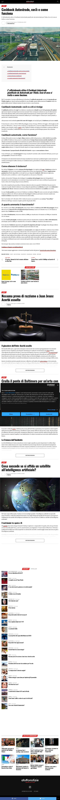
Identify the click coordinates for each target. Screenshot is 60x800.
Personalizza (29, 414)
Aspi (12, 254)
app (43, 169)
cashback (29, 254)
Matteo (9, 304)
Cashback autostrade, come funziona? (17, 73)
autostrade (17, 254)
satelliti (5, 526)
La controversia (53, 352)
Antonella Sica (10, 23)
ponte (14, 428)
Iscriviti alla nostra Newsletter (48, 250)
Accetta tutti (49, 414)
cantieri (24, 254)
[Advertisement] (30, 555)
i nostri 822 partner (10, 392)
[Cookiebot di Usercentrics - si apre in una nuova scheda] (48, 385)
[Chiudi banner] (57, 385)
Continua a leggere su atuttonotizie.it (12, 247)
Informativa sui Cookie (27, 791)
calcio (47, 350)
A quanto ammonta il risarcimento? (16, 78)
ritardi (39, 254)
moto (19, 127)
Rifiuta (11, 414)
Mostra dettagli (51, 409)
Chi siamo (36, 791)
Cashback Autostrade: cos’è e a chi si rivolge (18, 71)
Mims (35, 254)
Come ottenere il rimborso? (15, 75)
